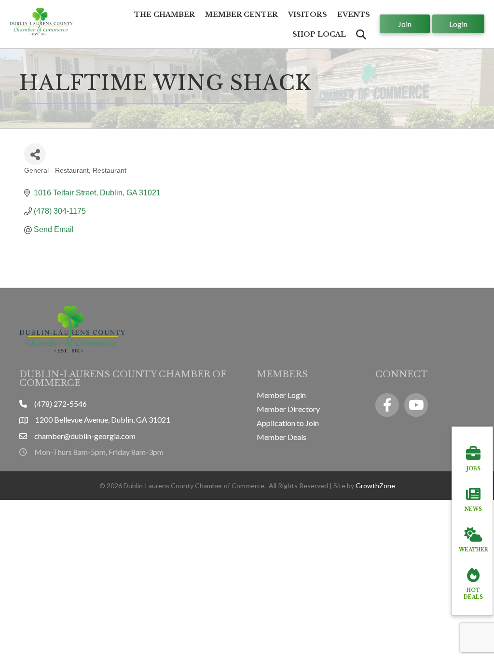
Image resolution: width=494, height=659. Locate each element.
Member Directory (288, 408)
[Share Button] (35, 154)
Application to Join (288, 422)
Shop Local (319, 34)
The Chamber (164, 14)
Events (353, 14)
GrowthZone (375, 485)
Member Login (281, 394)
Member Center (241, 14)
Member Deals (281, 436)
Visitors (307, 14)
